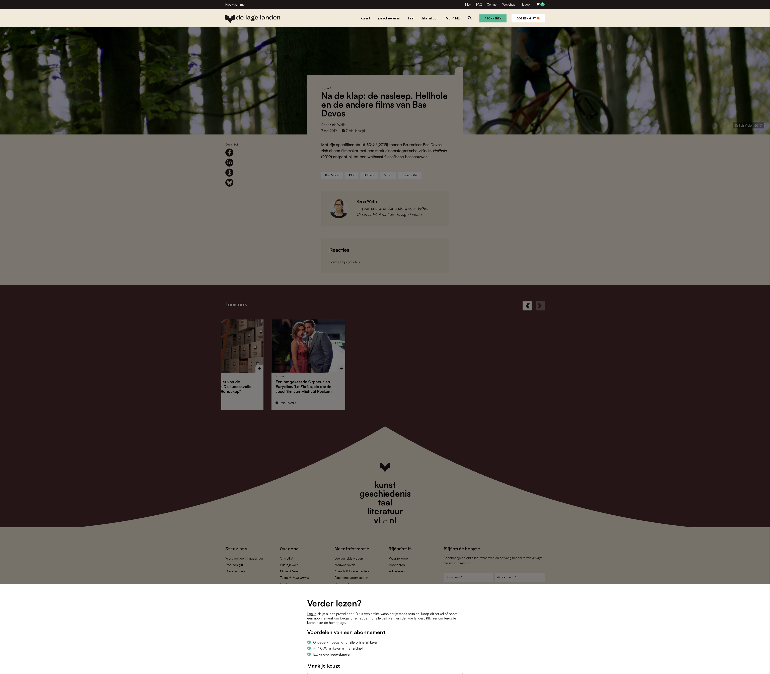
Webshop (508, 4)
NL (467, 4)
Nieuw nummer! (235, 4)
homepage (337, 622)
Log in (311, 614)
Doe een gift (527, 18)
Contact (492, 4)
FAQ (479, 4)
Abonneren (493, 18)
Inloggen (525, 4)
